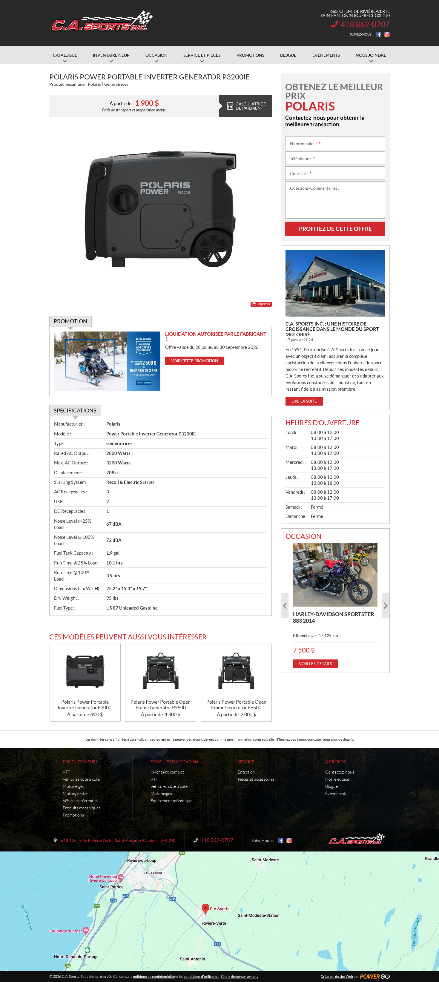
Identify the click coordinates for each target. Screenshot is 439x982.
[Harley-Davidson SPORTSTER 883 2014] (335, 574)
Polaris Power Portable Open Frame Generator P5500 (161, 704)
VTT (66, 772)
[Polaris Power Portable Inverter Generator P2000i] (85, 671)
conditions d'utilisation (202, 976)
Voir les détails (315, 664)
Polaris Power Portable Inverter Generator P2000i (85, 704)
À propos (335, 761)
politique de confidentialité (154, 976)
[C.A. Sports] (101, 23)
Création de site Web (337, 976)
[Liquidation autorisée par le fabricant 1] (107, 362)
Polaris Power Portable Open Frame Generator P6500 (236, 704)
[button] (284, 605)
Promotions (73, 815)
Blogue (331, 786)
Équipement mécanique (171, 800)
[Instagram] (387, 34)
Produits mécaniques (81, 807)
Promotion (70, 321)
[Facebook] (378, 34)
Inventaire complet (167, 772)
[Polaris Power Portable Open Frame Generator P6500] (236, 671)
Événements (336, 793)
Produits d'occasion (174, 761)
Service (246, 761)
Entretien (246, 772)
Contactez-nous (339, 772)
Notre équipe (337, 779)
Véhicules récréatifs (80, 800)
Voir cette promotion (194, 361)
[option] (335, 605)
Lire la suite (304, 401)
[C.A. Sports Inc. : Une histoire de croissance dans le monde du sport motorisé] (335, 283)
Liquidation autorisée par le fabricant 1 (215, 336)
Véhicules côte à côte (81, 779)
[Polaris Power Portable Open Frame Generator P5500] (160, 671)
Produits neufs (80, 761)
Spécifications (75, 410)
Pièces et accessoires (256, 779)
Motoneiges (73, 786)
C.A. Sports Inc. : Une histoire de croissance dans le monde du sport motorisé (332, 329)
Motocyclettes (75, 793)
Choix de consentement (239, 976)
